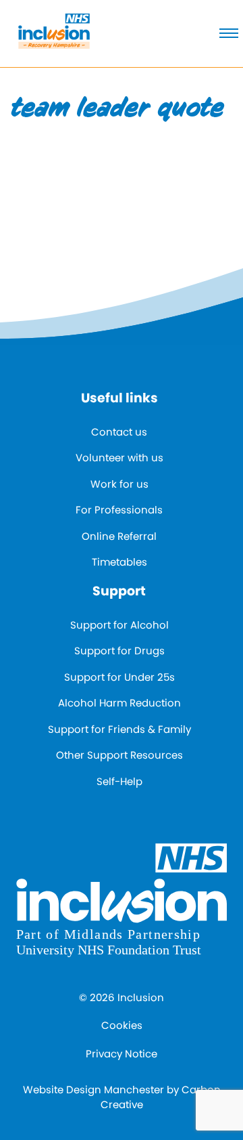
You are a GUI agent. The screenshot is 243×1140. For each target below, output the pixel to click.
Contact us (119, 432)
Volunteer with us (119, 457)
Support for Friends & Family (119, 729)
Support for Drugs (119, 650)
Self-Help (119, 781)
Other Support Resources (119, 755)
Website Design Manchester (93, 1089)
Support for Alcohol (119, 625)
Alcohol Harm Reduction (119, 703)
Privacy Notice (121, 1054)
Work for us (119, 484)
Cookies (121, 1025)
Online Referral (119, 536)
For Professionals (119, 510)
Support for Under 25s (119, 677)
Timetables (119, 562)
